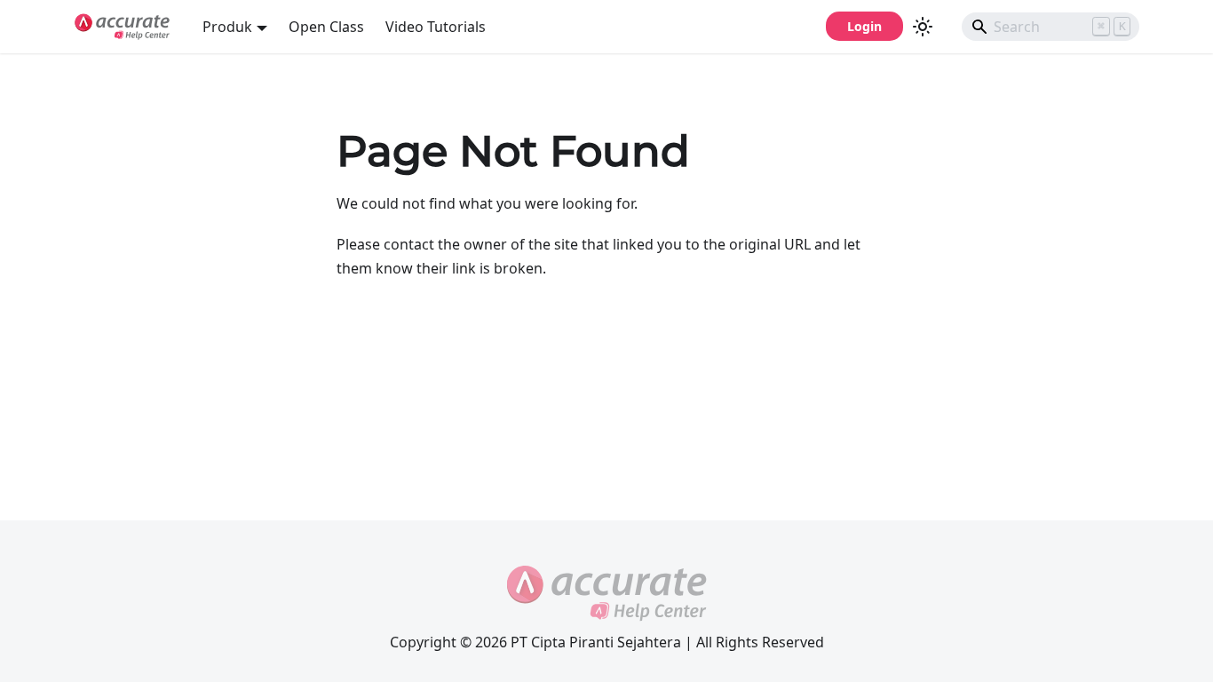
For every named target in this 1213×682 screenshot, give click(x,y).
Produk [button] (227, 26)
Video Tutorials (435, 26)
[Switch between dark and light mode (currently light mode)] (922, 26)
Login (864, 26)
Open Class (326, 26)
